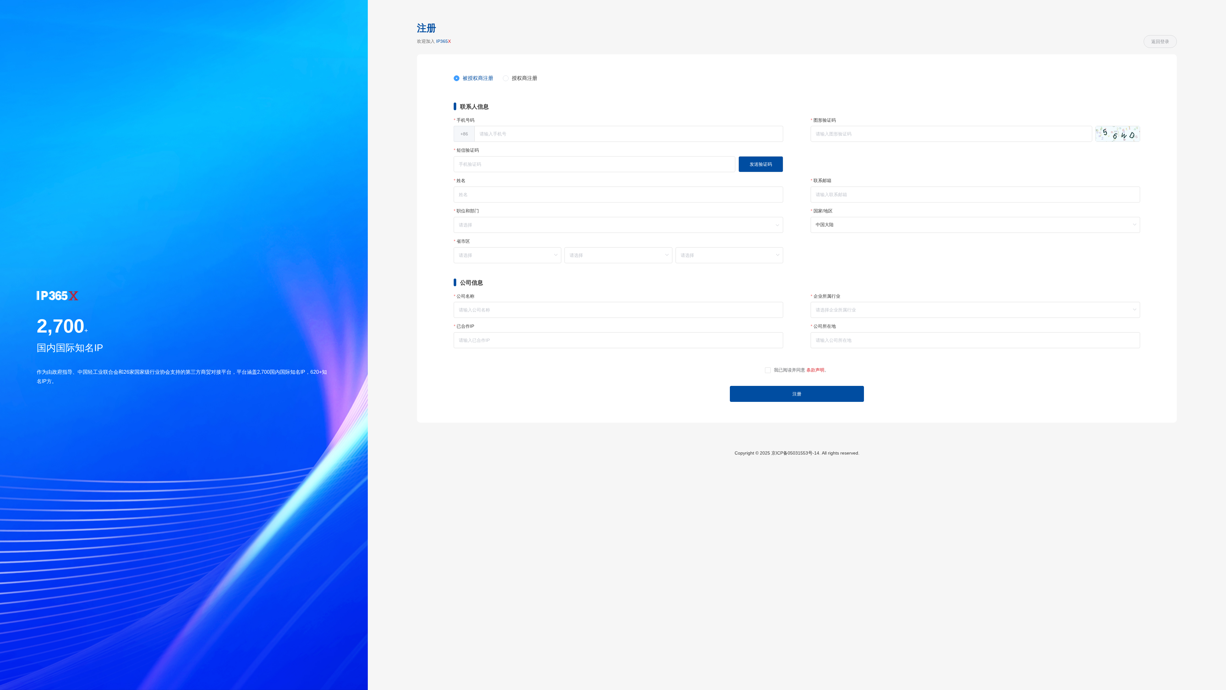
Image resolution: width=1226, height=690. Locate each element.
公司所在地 (825, 326)
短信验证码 (468, 150)
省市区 (463, 241)
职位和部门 (468, 210)
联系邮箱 (822, 180)
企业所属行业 (827, 296)
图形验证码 (825, 120)
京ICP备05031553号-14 (795, 453)
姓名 (461, 180)
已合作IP (465, 326)
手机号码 (465, 120)
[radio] (473, 78)
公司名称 (465, 296)
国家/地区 (823, 210)
